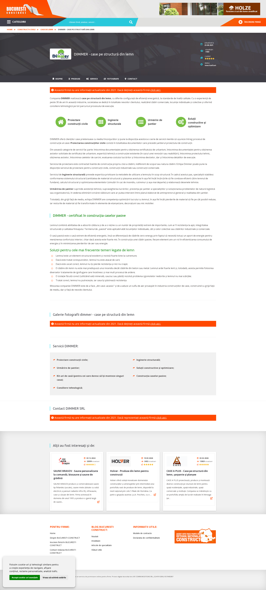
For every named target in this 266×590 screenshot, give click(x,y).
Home (9, 29)
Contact (132, 78)
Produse (75, 78)
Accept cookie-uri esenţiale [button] (25, 577)
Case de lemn (46, 29)
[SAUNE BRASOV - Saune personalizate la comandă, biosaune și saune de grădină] (63, 461)
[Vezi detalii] (98, 502)
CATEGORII (19, 21)
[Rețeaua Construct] (195, 542)
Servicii (93, 78)
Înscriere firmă (252, 22)
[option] (209, 9)
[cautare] (130, 22)
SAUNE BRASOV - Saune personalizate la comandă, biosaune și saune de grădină (75, 474)
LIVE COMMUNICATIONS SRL (142, 576)
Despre (59, 78)
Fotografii (113, 78)
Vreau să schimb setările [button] (54, 577)
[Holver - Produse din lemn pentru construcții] (120, 461)
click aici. (155, 90)
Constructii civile (26, 29)
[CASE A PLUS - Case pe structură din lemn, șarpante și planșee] (177, 461)
